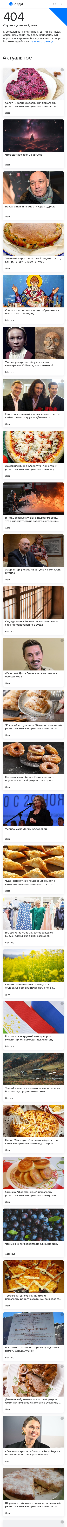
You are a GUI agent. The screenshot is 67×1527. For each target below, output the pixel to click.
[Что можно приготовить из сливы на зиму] (33, 1233)
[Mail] (11, 4)
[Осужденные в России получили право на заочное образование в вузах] (33, 610)
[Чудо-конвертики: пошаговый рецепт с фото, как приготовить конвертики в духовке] (33, 870)
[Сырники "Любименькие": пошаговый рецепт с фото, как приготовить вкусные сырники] (33, 1181)
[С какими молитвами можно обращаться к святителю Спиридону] (33, 299)
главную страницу (41, 41)
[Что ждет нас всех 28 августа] (33, 143)
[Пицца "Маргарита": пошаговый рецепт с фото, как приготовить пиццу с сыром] (33, 1129)
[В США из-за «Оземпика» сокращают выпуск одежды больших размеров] (33, 921)
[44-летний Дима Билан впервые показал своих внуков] (33, 662)
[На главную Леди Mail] (18, 4)
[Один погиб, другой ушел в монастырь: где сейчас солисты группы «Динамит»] (33, 403)
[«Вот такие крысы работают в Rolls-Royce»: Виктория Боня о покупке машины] (33, 1440)
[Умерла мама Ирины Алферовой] (33, 818)
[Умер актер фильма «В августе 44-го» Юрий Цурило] (33, 558)
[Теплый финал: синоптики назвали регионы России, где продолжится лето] (33, 1077)
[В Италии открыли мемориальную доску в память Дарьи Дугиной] (33, 1336)
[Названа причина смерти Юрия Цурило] (33, 195)
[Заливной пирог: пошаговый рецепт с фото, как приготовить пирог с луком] (33, 247)
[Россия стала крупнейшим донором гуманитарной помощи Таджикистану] (33, 1025)
